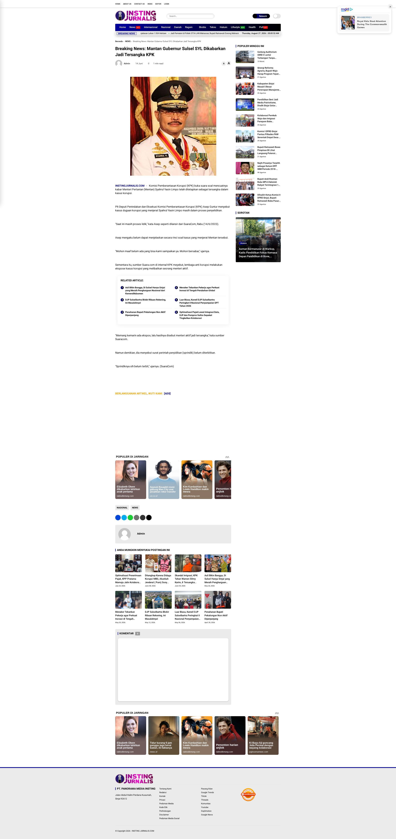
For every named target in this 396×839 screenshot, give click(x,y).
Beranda (119, 41)
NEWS (128, 41)
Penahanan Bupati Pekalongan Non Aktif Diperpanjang (145, 313)
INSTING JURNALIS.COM (143, 831)
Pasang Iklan (207, 789)
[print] (136, 517)
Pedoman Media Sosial (169, 818)
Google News (207, 815)
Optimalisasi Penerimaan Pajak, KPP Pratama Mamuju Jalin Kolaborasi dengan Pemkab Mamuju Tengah (128, 579)
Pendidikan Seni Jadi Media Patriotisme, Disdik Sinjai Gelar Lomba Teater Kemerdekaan (267, 102)
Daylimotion (206, 811)
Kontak (162, 796)
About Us (127, 4)
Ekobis (202, 27)
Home (117, 4)
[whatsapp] (130, 517)
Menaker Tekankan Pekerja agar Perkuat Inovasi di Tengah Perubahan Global (199, 289)
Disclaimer (164, 815)
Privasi (162, 800)
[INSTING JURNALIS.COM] (135, 19)
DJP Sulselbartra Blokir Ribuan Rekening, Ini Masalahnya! (145, 301)
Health (252, 27)
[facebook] (256, 4)
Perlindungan (165, 811)
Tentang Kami (165, 789)
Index (150, 4)
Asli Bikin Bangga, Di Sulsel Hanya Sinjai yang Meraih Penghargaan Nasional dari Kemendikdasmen (145, 290)
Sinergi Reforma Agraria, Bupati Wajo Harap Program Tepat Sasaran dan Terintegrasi (268, 71)
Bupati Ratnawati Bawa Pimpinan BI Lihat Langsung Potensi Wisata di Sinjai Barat (268, 150)
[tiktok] (274, 4)
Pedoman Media (166, 803)
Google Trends (207, 792)
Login (166, 4)
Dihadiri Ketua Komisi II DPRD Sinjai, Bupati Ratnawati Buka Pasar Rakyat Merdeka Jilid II (268, 198)
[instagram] (265, 4)
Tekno (213, 27)
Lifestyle (237, 27)
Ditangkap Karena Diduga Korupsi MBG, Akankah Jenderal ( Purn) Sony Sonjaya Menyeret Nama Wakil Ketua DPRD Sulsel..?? (158, 579)
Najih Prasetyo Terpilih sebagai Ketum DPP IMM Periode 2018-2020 (268, 166)
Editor (158, 4)
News (134, 27)
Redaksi (162, 792)
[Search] (211, 16)
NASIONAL (122, 507)
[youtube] (270, 4)
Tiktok (204, 796)
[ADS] (167, 393)
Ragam (188, 27)
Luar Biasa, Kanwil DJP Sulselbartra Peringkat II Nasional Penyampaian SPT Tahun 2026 (199, 302)
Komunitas (206, 803)
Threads (204, 800)
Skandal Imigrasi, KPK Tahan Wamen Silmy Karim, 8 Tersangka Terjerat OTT (186, 579)
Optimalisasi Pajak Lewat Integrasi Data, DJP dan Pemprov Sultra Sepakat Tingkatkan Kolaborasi (199, 315)
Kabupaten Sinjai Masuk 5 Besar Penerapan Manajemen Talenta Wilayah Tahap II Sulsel (268, 86)
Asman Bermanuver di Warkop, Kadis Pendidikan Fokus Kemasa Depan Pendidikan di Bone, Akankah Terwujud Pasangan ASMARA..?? (258, 252)
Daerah (177, 27)
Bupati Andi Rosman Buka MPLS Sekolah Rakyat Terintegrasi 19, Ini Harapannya (268, 182)
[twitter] (260, 4)
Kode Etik (163, 807)
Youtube (204, 807)
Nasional (165, 27)
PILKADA (243, 243)
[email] (142, 517)
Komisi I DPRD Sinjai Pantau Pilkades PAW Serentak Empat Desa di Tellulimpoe (269, 134)
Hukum (223, 27)
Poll (263, 27)
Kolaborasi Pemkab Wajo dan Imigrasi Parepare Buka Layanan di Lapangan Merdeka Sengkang (268, 118)
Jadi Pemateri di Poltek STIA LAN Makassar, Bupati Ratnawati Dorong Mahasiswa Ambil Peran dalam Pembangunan (191, 33)
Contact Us (139, 4)
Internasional (150, 27)
